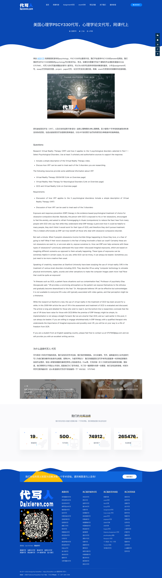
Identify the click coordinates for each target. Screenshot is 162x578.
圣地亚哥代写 (66, 519)
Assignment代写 (69, 5)
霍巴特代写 (86, 558)
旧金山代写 (65, 548)
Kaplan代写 (107, 529)
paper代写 (107, 516)
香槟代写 (64, 558)
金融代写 (127, 503)
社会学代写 (128, 538)
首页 (47, 5)
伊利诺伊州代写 (66, 500)
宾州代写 (64, 529)
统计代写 (127, 510)
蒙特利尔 (85, 548)
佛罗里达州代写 (66, 506)
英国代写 (23, 552)
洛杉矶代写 (65, 554)
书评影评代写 (108, 548)
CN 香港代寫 (41, 552)
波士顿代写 (65, 551)
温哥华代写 (86, 503)
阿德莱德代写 (87, 554)
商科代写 (127, 497)
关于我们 (103, 5)
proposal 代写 (108, 519)
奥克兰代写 (86, 564)
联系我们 (137, 5)
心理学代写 (128, 529)
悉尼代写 (85, 500)
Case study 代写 (109, 513)
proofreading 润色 (109, 535)
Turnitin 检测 (107, 545)
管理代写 (127, 542)
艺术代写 (127, 545)
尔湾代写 (64, 538)
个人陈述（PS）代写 (110, 542)
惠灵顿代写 (86, 561)
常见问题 (93, 5)
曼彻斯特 (85, 532)
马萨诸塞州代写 (66, 561)
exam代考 (82, 5)
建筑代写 (127, 535)
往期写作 (73, 31)
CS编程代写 (128, 548)
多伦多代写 (86, 497)
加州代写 (64, 513)
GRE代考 (106, 526)
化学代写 (127, 522)
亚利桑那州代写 (66, 497)
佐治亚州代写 (66, 503)
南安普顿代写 (87, 516)
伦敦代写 (85, 510)
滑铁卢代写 (86, 538)
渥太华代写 (86, 535)
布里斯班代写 (87, 526)
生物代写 (127, 519)
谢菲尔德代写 (87, 551)
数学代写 (127, 513)
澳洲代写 (40, 550)
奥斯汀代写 (65, 526)
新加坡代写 (31, 552)
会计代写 (127, 506)
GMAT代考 (107, 522)
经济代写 (127, 500)
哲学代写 (127, 551)
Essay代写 (107, 506)
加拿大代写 (31, 550)
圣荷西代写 (65, 522)
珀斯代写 (85, 542)
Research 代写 (108, 538)
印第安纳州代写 (66, 516)
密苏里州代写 (66, 535)
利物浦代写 (86, 519)
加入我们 (50, 552)
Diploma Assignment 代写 (111, 532)
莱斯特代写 (86, 545)
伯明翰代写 (86, 513)
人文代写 (127, 526)
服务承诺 (113, 5)
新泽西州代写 (66, 545)
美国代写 (40, 58)
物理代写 (127, 516)
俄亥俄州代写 (66, 510)
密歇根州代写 (66, 532)
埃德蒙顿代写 (87, 522)
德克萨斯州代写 (66, 542)
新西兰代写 (48, 550)
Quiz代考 (106, 503)
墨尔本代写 (86, 506)
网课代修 (56, 5)
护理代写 (127, 532)
